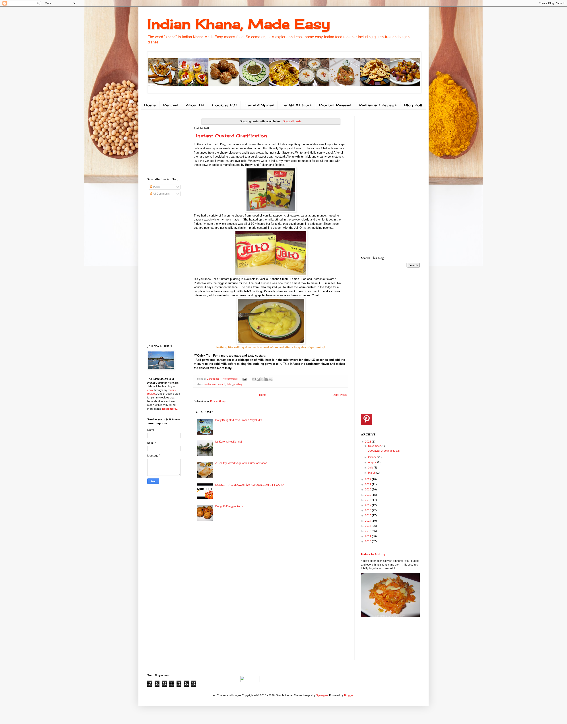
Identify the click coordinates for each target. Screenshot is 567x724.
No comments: (231, 378)
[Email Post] (244, 378)
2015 (368, 515)
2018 (368, 500)
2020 (368, 489)
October (373, 457)
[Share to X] (262, 379)
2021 (368, 484)
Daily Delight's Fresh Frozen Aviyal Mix (238, 420)
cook (150, 390)
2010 (368, 541)
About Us (195, 105)
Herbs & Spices (259, 105)
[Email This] (254, 379)
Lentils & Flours (297, 105)
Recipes (170, 105)
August (372, 462)
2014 (368, 520)
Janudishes (213, 378)
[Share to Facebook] (266, 379)
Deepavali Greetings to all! (384, 450)
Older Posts (340, 394)
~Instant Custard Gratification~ (231, 136)
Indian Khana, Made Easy (238, 24)
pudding (237, 384)
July (371, 467)
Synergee (322, 695)
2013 (368, 525)
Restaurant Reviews (378, 105)
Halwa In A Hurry (373, 554)
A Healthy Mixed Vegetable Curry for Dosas (241, 463)
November (374, 446)
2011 (368, 536)
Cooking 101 (224, 105)
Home (150, 105)
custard (221, 384)
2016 (368, 510)
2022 (368, 479)
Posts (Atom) (217, 401)
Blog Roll (413, 105)
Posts (156, 186)
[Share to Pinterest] (271, 379)
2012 (368, 531)
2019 (368, 494)
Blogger (348, 695)
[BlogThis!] (258, 379)
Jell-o (229, 384)
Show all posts (292, 121)
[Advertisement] (160, 143)
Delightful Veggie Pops (229, 506)
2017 (368, 505)
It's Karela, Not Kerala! (228, 441)
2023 (368, 441)
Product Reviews (335, 105)
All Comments (161, 193)
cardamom (210, 384)
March (372, 472)
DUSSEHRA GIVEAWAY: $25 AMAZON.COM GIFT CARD (249, 484)
